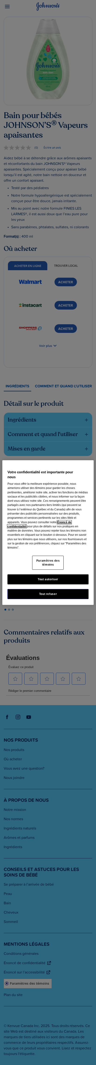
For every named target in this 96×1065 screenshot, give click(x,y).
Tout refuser (48, 593)
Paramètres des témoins (48, 562)
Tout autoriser (48, 579)
